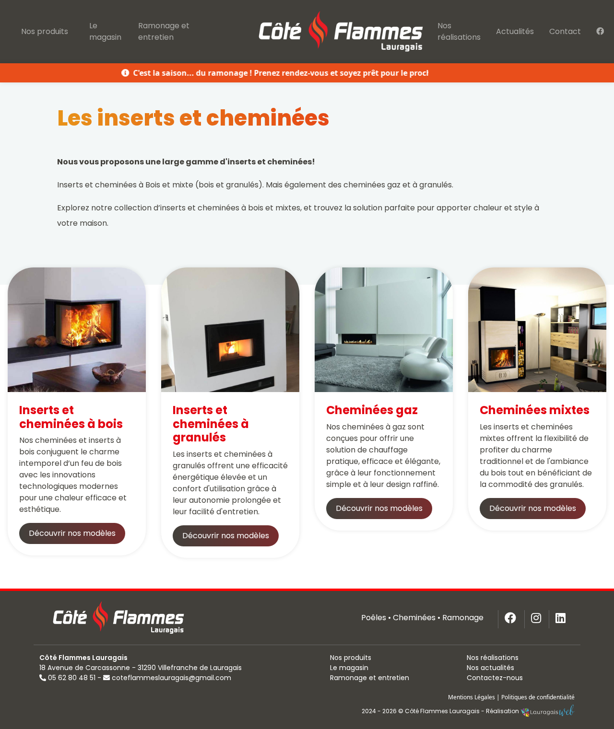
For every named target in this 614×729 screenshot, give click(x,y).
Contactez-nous (495, 678)
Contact (565, 31)
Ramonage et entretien (163, 31)
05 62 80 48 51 (71, 678)
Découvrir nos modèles (72, 533)
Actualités (515, 31)
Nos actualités (490, 667)
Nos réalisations (459, 31)
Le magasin (105, 31)
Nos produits (44, 31)
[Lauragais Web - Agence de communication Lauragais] (547, 711)
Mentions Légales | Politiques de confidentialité (511, 697)
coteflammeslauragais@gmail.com (171, 678)
